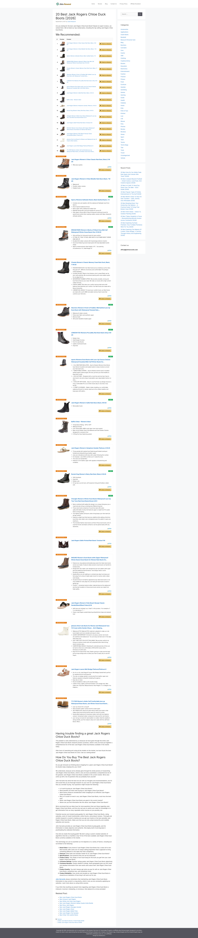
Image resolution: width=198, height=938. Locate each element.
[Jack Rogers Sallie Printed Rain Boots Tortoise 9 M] (62, 123)
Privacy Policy (123, 4)
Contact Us (114, 4)
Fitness (123, 79)
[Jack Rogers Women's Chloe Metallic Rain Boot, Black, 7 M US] (62, 49)
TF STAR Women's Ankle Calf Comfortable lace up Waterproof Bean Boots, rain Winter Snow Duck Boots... (89, 702)
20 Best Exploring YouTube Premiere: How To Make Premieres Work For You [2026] (131, 225)
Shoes (123, 134)
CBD (122, 55)
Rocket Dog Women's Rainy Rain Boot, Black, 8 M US (80, 110)
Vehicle (123, 158)
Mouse (123, 121)
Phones (123, 126)
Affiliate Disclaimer (135, 4)
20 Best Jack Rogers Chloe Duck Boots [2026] (69, 922)
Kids (122, 108)
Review (100, 4)
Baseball (123, 37)
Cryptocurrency (125, 61)
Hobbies (123, 103)
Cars (122, 50)
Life (122, 118)
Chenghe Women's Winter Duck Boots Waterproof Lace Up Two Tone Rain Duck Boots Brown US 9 (91, 500)
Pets (122, 124)
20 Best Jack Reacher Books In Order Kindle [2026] (70, 920)
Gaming (123, 95)
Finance (123, 76)
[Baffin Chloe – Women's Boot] (62, 100)
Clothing (123, 58)
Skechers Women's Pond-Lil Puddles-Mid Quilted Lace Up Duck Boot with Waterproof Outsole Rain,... (90, 309)
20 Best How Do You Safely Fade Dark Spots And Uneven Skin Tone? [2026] (131, 174)
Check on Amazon (106, 43)
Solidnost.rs (102, 935)
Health (123, 100)
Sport (122, 137)
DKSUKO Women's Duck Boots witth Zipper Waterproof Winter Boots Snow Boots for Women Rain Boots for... (89, 559)
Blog (106, 4)
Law (122, 116)
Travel (122, 153)
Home (93, 4)
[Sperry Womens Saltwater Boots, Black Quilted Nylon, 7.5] (62, 56)
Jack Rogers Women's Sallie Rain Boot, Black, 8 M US (80, 93)
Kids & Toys (124, 111)
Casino (123, 53)
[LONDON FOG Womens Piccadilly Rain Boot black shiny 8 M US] (62, 81)
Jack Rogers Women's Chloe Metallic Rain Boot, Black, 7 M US (90, 180)
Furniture (123, 84)
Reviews (59, 919)
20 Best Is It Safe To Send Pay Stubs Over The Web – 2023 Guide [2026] (130, 187)
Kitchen (123, 113)
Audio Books (124, 34)
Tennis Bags (124, 145)
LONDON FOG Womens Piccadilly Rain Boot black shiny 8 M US (91, 334)
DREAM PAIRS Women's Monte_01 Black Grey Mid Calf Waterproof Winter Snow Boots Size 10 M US (89, 231)
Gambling (124, 90)
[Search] (140, 14)
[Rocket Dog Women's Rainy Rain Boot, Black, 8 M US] (62, 110)
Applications (124, 32)
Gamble (123, 87)
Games (123, 92)
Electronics (124, 69)
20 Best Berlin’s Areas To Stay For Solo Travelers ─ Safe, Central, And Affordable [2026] (131, 198)
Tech (122, 139)
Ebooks (123, 63)
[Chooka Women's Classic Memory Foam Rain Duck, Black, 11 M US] (62, 69)
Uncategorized (125, 155)
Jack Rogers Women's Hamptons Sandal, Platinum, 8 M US (81, 105)
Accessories (124, 29)
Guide (122, 97)
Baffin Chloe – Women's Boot (74, 99)
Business (123, 45)
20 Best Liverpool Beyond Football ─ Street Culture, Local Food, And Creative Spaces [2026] (131, 181)
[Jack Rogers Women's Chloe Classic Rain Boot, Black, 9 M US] (62, 44)
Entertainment (125, 71)
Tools (122, 150)
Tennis (123, 142)
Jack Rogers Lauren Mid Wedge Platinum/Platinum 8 (80, 145)
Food (122, 82)
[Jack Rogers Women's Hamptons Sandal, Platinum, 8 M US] (62, 105)
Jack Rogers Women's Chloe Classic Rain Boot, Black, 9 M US (90, 161)
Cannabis (124, 48)
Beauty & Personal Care (128, 40)
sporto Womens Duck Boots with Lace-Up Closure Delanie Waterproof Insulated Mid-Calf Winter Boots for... (90, 361)
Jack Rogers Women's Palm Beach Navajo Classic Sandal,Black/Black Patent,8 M (88, 604)
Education (124, 66)
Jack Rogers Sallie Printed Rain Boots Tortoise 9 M (79, 122)
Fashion (123, 74)
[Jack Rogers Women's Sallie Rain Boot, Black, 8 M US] (62, 93)
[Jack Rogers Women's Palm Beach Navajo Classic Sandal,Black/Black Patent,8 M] (62, 134)
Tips (122, 147)
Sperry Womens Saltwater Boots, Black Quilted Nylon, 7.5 (81, 56)
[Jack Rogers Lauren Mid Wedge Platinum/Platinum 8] (62, 145)
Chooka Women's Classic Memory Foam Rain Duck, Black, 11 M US (90, 263)
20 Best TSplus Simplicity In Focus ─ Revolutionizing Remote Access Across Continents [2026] (131, 218)
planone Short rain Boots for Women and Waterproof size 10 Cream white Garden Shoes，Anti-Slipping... (90, 627)
